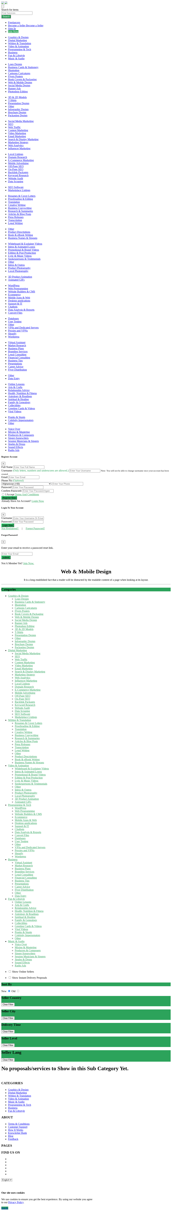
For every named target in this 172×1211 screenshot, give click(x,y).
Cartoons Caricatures (19, 73)
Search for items (9, 9)
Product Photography (19, 268)
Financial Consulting (19, 357)
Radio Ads (13, 450)
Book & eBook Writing (20, 235)
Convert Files (15, 312)
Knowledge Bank (17, 1133)
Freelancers (14, 22)
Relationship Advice (19, 390)
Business (12, 52)
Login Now (38, 501)
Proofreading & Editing (20, 199)
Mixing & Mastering (19, 432)
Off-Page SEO (16, 166)
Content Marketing (18, 130)
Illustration (13, 70)
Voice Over (14, 429)
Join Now (13, 31)
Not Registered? (10, 528)
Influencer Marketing (19, 148)
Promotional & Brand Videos (23, 249)
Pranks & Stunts (16, 417)
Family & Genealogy (19, 402)
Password (6, 487)
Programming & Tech (19, 49)
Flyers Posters (15, 76)
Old (13, 991)
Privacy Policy (16, 1202)
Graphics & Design (18, 37)
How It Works (15, 1129)
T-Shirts (12, 100)
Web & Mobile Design (20, 82)
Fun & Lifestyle (16, 55)
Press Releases (16, 217)
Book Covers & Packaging (22, 79)
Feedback (13, 1139)
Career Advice (15, 366)
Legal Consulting (17, 354)
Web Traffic (14, 127)
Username (35, 470)
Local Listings (15, 154)
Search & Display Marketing (23, 139)
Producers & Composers (21, 435)
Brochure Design (17, 112)
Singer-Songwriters (18, 438)
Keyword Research (18, 175)
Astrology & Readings (20, 396)
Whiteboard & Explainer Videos (25, 243)
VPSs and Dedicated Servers (23, 327)
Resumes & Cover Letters (21, 195)
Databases (13, 318)
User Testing (15, 321)
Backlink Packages (18, 172)
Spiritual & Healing (18, 399)
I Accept (22, 494)
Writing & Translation (19, 43)
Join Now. (28, 563)
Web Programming (18, 288)
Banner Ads (14, 88)
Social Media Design (19, 85)
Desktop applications (19, 300)
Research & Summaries (20, 211)
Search (6, 16)
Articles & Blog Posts (19, 214)
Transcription (15, 220)
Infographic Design (18, 109)
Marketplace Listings (19, 190)
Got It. (4, 1208)
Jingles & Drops (16, 444)
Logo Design (15, 64)
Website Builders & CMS (21, 291)
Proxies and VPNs (18, 330)
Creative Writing (17, 205)
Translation (14, 202)
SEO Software (16, 187)
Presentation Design (18, 103)
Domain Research (17, 157)
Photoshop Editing (18, 91)
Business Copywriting (20, 208)
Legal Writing (15, 223)
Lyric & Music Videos (20, 255)
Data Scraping (15, 181)
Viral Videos (14, 411)
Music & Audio (16, 58)
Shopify (12, 333)
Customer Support (17, 1126)
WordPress (13, 285)
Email (4, 477)
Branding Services (18, 351)
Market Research (17, 345)
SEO (10, 124)
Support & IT (15, 303)
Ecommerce (14, 294)
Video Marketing (17, 133)
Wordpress (13, 336)
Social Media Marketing (21, 121)
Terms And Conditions (27, 494)
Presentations (15, 363)
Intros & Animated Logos (21, 246)
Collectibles (14, 405)
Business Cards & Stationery (23, 67)
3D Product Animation (20, 276)
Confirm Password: (12, 490)
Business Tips (15, 360)
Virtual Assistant (16, 342)
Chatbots (12, 306)
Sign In (12, 28)
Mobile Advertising (18, 163)
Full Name (7, 467)
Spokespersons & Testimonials (24, 258)
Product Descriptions (19, 232)
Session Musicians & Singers (23, 441)
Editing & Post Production (22, 252)
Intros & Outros (16, 265)
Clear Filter (8, 1004)
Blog (10, 1136)
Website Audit (15, 178)
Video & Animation (18, 46)
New (4, 991)
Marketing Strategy (18, 142)
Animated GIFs (16, 279)
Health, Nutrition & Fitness (22, 393)
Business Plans (16, 348)
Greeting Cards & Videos (21, 408)
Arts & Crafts (15, 387)
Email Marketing (17, 136)
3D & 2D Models (17, 97)
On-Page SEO (15, 169)
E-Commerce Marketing (21, 160)
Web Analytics (16, 145)
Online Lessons (16, 384)
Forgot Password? (35, 528)
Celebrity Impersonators (20, 420)
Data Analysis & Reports (21, 309)
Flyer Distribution (17, 369)
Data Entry (14, 378)
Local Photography (18, 271)
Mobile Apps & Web (19, 297)
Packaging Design (17, 115)
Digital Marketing (17, 40)
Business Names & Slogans (22, 238)
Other (11, 106)
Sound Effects (15, 447)
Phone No (12, 480)
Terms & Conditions (19, 1123)
